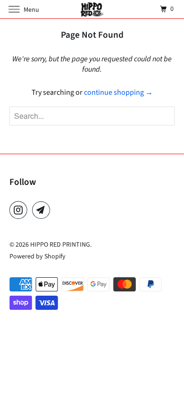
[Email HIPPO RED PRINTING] (43, 210)
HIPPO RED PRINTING (60, 244)
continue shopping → (118, 92)
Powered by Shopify (37, 256)
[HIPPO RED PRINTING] (92, 9)
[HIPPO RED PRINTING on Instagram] (20, 210)
